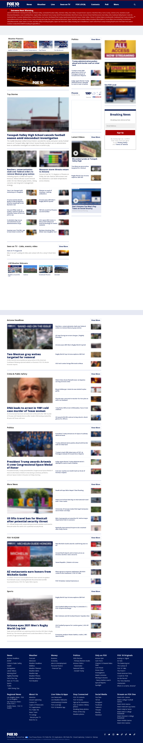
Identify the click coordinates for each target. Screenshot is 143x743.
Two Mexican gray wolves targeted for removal (80, 167)
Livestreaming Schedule (59, 702)
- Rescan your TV (35, 717)
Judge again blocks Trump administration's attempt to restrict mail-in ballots (80, 82)
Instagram (98, 702)
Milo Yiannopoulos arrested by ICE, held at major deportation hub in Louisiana (71, 519)
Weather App (33, 673)
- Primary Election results (81, 661)
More (116, 4)
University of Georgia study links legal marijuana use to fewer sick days (71, 509)
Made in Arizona (100, 675)
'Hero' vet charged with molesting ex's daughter (15, 191)
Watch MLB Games (123, 704)
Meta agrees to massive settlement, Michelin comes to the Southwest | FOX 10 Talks (70, 572)
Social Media (101, 694)
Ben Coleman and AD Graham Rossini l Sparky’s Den (72, 616)
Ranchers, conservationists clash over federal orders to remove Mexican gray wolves (20, 171)
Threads (98, 710)
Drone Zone (99, 670)
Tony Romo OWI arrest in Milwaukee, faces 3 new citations (71, 408)
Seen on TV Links (13, 681)
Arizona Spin (99, 658)
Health (9, 666)
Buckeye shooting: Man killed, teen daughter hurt (48, 231)
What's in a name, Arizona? (126, 686)
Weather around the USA (14, 275)
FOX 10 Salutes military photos (81, 706)
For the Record (58, 50)
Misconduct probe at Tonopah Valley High (84, 160)
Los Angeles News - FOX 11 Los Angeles (15, 698)
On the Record (122, 678)
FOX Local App (56, 705)
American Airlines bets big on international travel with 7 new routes (71, 500)
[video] (86, 149)
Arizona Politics (78, 663)
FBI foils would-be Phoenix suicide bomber (48, 211)
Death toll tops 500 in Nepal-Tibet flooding (69, 490)
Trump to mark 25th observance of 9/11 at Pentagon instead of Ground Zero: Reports (79, 73)
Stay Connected (80, 694)
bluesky (126, 734)
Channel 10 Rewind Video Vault (103, 664)
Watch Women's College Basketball (125, 717)
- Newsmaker (77, 666)
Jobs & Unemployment (58, 663)
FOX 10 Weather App (58, 707)
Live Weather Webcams (59, 700)
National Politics (78, 668)
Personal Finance (57, 666)
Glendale (57, 275)
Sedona (25, 275)
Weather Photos (34, 676)
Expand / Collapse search (134, 4)
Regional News (14, 694)
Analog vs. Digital (123, 658)
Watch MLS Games (123, 723)
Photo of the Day (79, 712)
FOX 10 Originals (125, 655)
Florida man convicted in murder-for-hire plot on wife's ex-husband (71, 399)
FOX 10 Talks (121, 668)
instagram (113, 734)
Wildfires (32, 666)
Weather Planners (35, 668)
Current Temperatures (30, 50)
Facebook (98, 705)
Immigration (11, 668)
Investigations (100, 673)
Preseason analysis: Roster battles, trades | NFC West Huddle (71, 635)
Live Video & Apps (59, 694)
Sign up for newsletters (81, 702)
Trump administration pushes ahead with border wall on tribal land (85, 63)
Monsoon (32, 661)
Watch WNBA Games (124, 720)
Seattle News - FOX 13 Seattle (14, 707)
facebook (105, 734)
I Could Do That (122, 676)
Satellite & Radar (13, 50)
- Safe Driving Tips (13, 688)
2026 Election (77, 658)
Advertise (32, 697)
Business (54, 658)
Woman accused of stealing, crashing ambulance (45, 192)
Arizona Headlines (15, 320)
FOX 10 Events (78, 700)
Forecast (32, 658)
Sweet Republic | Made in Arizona (66, 562)
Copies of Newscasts (36, 705)
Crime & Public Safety (17, 374)
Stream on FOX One (126, 694)
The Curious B (122, 666)
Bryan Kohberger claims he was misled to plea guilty (70, 390)
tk (121, 734)
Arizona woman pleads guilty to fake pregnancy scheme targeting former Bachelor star (15, 202)
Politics (75, 39)
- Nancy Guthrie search (103, 680)
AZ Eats (119, 661)
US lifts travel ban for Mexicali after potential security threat (27, 520)
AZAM (9, 661)
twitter (109, 734)
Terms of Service (122, 144)
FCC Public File (34, 710)
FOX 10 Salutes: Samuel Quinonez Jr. (67, 581)
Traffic (9, 686)
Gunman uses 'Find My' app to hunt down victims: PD (16, 231)
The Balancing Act (123, 663)
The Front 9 (121, 671)
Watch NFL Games (123, 697)
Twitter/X (98, 707)
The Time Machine (123, 681)
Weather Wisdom (35, 678)
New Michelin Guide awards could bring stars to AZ (71, 544)
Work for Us (33, 720)
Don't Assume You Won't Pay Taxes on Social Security (84, 207)
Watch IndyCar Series (124, 709)
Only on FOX (101, 655)
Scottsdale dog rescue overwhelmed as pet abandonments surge (14, 221)
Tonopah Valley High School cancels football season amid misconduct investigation (36, 136)
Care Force (99, 661)
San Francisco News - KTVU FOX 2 (14, 703)
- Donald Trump (78, 671)
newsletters (134, 734)
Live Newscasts (56, 697)
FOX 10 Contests (79, 697)
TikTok (97, 700)
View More (63, 246)
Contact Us (33, 702)
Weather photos (78, 714)
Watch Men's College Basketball (124, 713)
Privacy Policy (122, 142)
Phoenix (75, 93)
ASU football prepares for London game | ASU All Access (71, 626)
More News (12, 484)
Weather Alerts (34, 671)
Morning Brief (11, 673)
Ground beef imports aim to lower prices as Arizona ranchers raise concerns (69, 554)
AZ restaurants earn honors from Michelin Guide (29, 573)
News (9, 655)
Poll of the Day (12, 678)
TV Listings (32, 715)
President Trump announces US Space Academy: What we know (71, 434)
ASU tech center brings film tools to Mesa (69, 363)
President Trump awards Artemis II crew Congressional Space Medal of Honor (29, 464)
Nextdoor (98, 715)
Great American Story (124, 673)
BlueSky (98, 712)
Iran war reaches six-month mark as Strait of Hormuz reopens (70, 471)
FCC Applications (34, 707)
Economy (54, 661)
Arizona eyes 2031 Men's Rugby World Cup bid (47, 200)
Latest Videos (78, 137)
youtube (117, 734)
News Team (33, 712)
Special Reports (100, 683)
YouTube (98, 697)
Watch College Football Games (125, 701)
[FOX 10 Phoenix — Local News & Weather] (14, 4)
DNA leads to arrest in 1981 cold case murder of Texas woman (28, 409)
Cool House (99, 668)
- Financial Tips (56, 668)
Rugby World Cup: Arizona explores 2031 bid (80, 176)
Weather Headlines (35, 663)
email (130, 734)
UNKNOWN (121, 683)
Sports (10, 591)
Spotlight (98, 685)
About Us (33, 694)
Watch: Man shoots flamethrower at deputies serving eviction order (70, 381)
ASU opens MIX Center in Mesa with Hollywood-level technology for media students (48, 222)
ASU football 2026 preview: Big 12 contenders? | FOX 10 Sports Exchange (71, 607)
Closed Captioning (35, 700)
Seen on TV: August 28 (14, 251)
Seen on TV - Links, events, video (22, 246)
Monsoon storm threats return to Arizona (54, 170)
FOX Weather (33, 681)
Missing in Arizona (101, 678)
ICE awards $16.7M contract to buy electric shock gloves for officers (71, 418)
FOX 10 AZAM (13, 537)
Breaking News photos (81, 709)
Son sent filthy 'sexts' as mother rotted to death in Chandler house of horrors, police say (16, 212)
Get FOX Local (110, 85)
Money (54, 655)
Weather (33, 655)
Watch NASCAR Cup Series (126, 707)
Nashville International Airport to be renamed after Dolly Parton (70, 528)
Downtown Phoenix (44, 275)
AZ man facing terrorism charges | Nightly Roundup (69, 336)
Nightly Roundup (12, 676)
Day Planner (42, 50)
